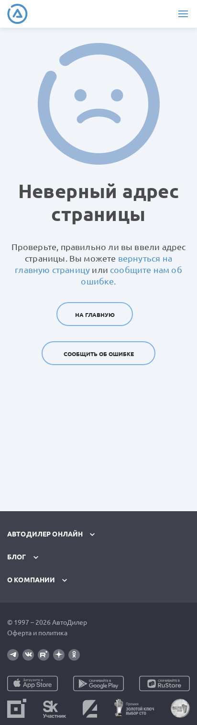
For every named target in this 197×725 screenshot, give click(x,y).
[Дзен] (59, 655)
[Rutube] (43, 655)
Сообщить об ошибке (99, 354)
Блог (16, 557)
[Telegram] (13, 655)
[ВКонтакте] (28, 655)
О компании (31, 580)
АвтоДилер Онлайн (45, 534)
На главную (95, 315)
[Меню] (183, 14)
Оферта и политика (37, 633)
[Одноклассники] (74, 655)
